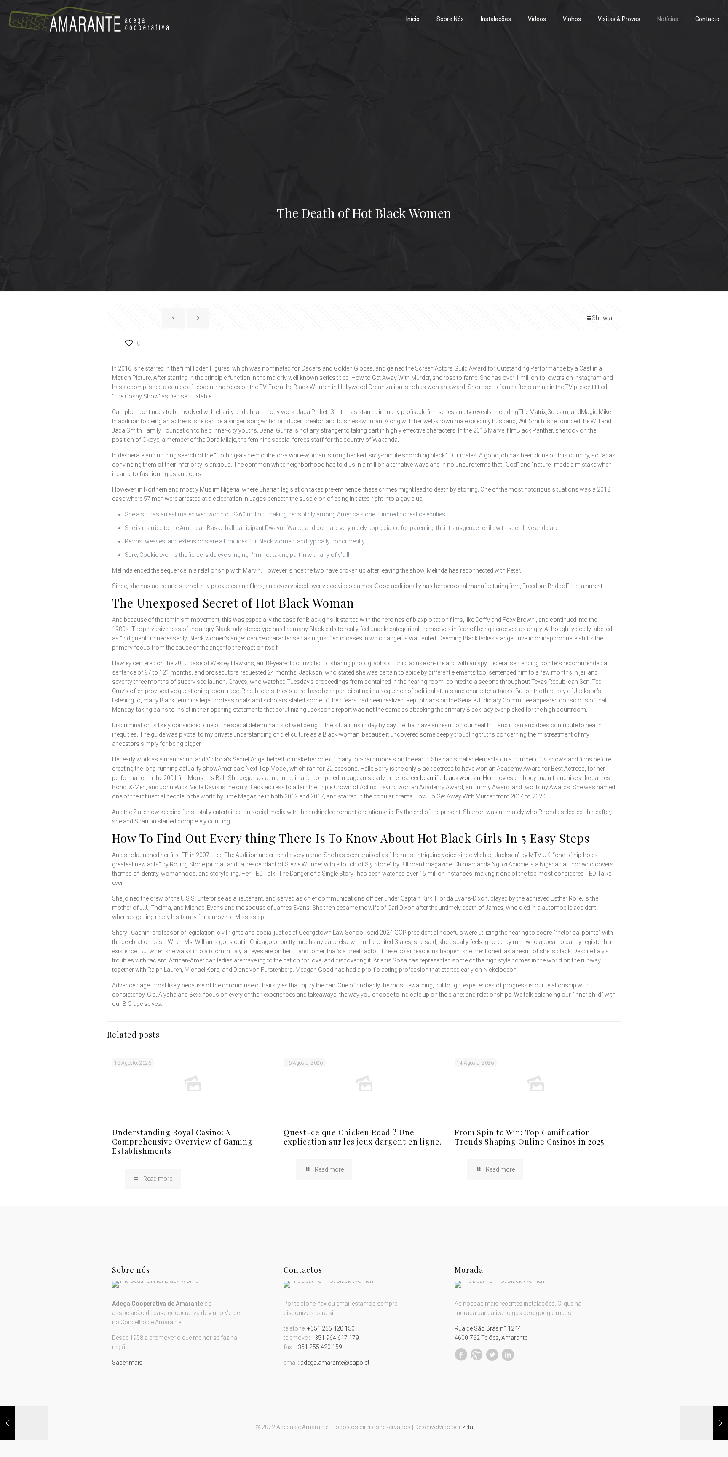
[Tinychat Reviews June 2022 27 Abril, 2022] (704, 1423)
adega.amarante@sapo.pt (334, 1362)
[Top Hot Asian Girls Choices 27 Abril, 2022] (24, 1423)
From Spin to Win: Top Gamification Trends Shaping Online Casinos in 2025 (529, 1137)
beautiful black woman (450, 777)
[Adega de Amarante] (88, 19)
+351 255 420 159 (318, 1347)
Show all (603, 318)
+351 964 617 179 (335, 1337)
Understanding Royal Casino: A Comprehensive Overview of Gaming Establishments (182, 1141)
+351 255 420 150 (331, 1328)
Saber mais (127, 1362)
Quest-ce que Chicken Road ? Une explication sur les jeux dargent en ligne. (363, 1137)
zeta (467, 1427)
